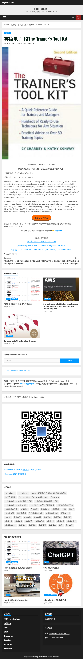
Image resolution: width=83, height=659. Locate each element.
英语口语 (8, 521)
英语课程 (52, 525)
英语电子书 (15, 25)
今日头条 (7, 623)
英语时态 (50, 521)
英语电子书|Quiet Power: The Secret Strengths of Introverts (41, 245)
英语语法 (32, 525)
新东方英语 (9, 513)
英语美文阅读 (10, 525)
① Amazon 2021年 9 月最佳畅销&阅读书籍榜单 (22, 470)
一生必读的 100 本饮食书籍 (15, 505)
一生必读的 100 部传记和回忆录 (42, 505)
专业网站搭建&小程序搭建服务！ (22, 585)
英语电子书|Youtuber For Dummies (41, 241)
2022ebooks (23, 493)
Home (6, 25)
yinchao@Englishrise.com (59, 633)
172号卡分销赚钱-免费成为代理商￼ (22, 289)
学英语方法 (45, 509)
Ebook (78, 17)
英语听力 (29, 521)
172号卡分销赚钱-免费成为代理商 (17, 370)
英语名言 (18, 521)
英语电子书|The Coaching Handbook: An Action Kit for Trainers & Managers (60, 261)
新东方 (71, 509)
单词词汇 (24, 509)
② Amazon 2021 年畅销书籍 (15, 474)
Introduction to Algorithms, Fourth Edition (22, 326)
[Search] (73, 17)
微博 (6, 631)
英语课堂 (42, 525)
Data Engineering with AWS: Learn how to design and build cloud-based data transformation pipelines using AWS (61, 289)
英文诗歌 (47, 517)
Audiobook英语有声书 (51, 595)
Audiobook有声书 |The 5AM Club (61, 585)
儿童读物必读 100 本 (65, 505)
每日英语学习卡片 (36, 513)
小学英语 (56, 509)
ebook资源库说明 (27, 384)
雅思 (61, 525)
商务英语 (34, 509)
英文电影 (37, 517)
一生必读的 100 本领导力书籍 (46, 501)
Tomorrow (55, 497)
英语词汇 (22, 525)
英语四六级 (40, 521)
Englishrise (41, 9)
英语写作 (57, 517)
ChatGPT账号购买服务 (61, 553)
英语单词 (67, 517)
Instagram (9, 636)
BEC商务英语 (10, 497)
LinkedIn (8, 648)
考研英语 (17, 517)
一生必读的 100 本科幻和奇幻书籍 (18, 501)
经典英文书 (65, 513)
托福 (64, 509)
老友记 (8, 517)
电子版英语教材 (52, 513)
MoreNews (42, 656)
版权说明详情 (50, 619)
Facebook (8, 640)
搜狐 (6, 627)
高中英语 (69, 525)
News (8, 299)
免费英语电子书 (11, 509)
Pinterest (8, 644)
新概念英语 (21, 513)
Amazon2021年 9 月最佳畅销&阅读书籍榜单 (49, 493)
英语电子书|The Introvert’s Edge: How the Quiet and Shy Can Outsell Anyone (41, 250)
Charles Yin (10, 43)
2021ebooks (10, 493)
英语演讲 (60, 521)
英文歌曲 (27, 517)
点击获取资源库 (41, 217)
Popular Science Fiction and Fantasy (33, 497)
